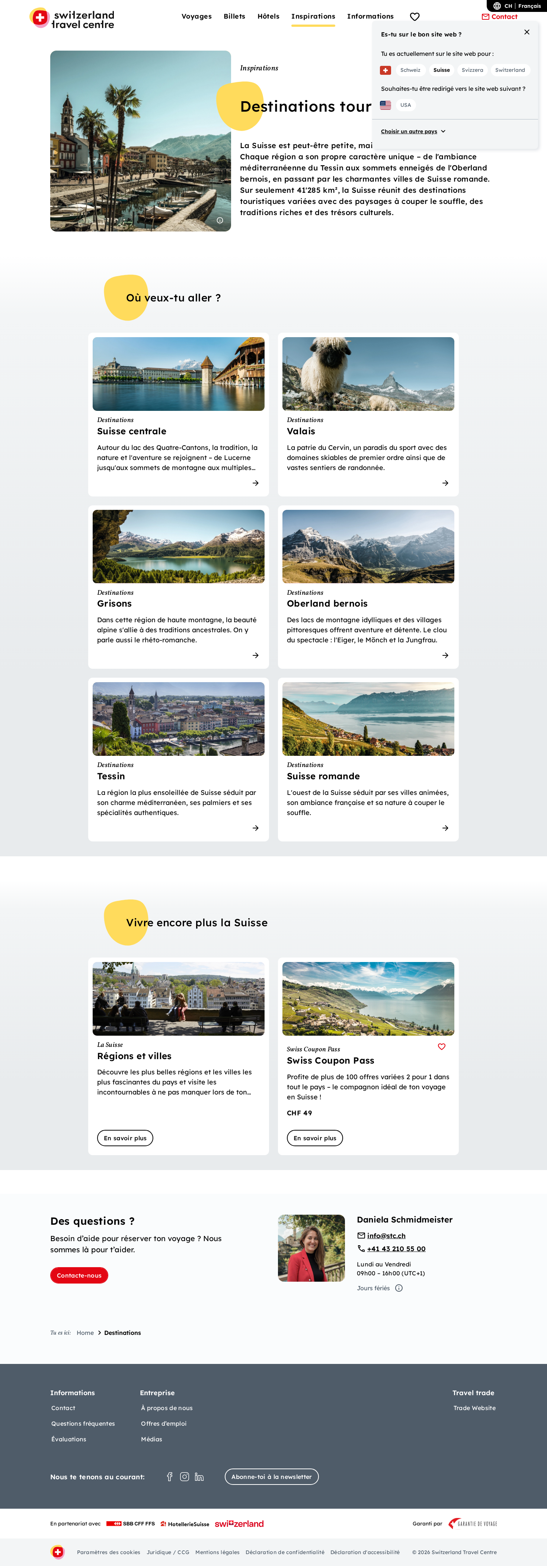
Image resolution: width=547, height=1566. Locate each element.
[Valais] (368, 414)
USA (405, 105)
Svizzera (472, 70)
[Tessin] (178, 759)
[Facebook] (169, 1476)
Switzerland (510, 70)
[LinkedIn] (199, 1476)
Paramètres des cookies (109, 1552)
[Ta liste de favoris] (415, 18)
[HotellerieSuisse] (185, 1524)
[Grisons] (178, 587)
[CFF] (130, 1524)
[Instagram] (184, 1476)
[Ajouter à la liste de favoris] (442, 1047)
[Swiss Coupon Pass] (368, 1056)
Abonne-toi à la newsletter (271, 1476)
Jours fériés (373, 1288)
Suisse (442, 70)
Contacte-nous (79, 1275)
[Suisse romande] (368, 759)
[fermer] (527, 32)
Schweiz (410, 70)
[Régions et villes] (178, 1056)
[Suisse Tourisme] (239, 1524)
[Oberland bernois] (368, 587)
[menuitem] (197, 16)
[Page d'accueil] (71, 18)
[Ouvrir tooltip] (220, 220)
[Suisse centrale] (178, 414)
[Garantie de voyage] (472, 1524)
